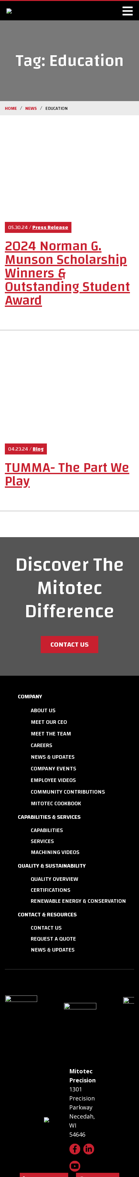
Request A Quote (53, 938)
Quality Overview (54, 879)
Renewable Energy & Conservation (78, 901)
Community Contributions (68, 791)
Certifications (50, 890)
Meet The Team (51, 733)
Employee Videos (53, 780)
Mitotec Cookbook (56, 803)
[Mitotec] (34, 11)
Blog (38, 449)
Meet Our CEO (49, 722)
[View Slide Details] (33, 1017)
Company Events (53, 768)
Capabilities (47, 830)
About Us (43, 710)
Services (42, 841)
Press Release (50, 227)
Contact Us (69, 644)
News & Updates (53, 757)
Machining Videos (55, 852)
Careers (41, 745)
